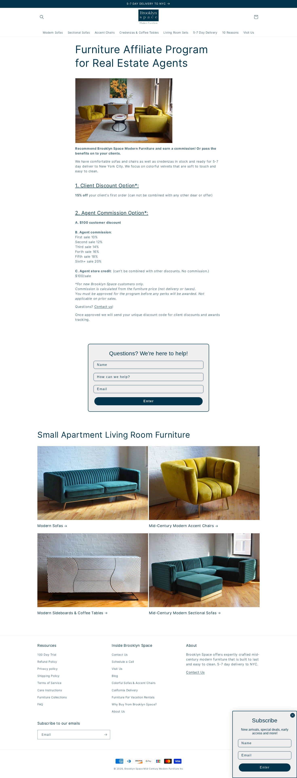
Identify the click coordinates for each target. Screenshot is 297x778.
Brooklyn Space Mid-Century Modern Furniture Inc (153, 768)
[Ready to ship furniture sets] (124, 140)
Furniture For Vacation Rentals (133, 697)
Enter (148, 401)
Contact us (103, 307)
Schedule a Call (123, 661)
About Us (118, 711)
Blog (115, 675)
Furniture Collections (52, 697)
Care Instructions (49, 690)
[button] (41, 17)
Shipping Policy (48, 675)
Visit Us (117, 668)
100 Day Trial (46, 654)
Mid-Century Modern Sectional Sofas (182, 613)
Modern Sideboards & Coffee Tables (70, 613)
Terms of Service (49, 683)
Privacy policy (47, 668)
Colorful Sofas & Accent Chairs (134, 683)
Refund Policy (47, 661)
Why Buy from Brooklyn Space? (134, 704)
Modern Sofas (50, 526)
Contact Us (120, 654)
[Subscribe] (105, 734)
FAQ (40, 704)
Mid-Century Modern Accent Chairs (181, 526)
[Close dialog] (292, 715)
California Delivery (125, 690)
